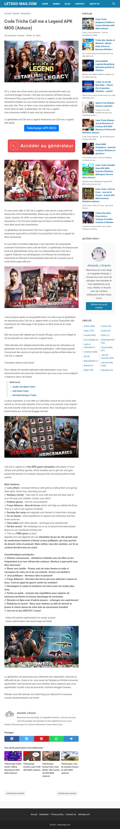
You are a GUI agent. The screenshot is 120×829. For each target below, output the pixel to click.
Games (56, 4)
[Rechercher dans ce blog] (114, 4)
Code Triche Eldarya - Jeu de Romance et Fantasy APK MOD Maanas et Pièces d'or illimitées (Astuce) (99, 126)
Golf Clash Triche (20, 391)
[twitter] (26, 739)
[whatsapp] (56, 739)
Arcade (90, 335)
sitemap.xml (83, 814)
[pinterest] (41, 739)
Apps (89, 330)
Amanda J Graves (99, 265)
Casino (105, 330)
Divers (105, 335)
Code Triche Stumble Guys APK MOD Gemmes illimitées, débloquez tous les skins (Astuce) (98, 171)
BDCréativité (91, 361)
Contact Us (71, 814)
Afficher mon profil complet (99, 306)
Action (89, 326)
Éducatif (107, 370)
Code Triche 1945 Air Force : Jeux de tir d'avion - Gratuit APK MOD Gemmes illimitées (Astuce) (98, 195)
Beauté (88, 365)
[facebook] (11, 739)
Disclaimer (44, 814)
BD (87, 356)
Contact (80, 4)
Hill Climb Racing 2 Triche (24, 395)
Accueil (34, 814)
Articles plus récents (15, 793)
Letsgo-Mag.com (20, 4)
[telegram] (71, 739)
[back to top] (114, 822)
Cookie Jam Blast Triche (23, 387)
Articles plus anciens (67, 793)
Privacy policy (57, 814)
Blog (67, 4)
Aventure (90, 352)
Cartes (106, 326)
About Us (94, 4)
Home (45, 4)
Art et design (91, 340)
